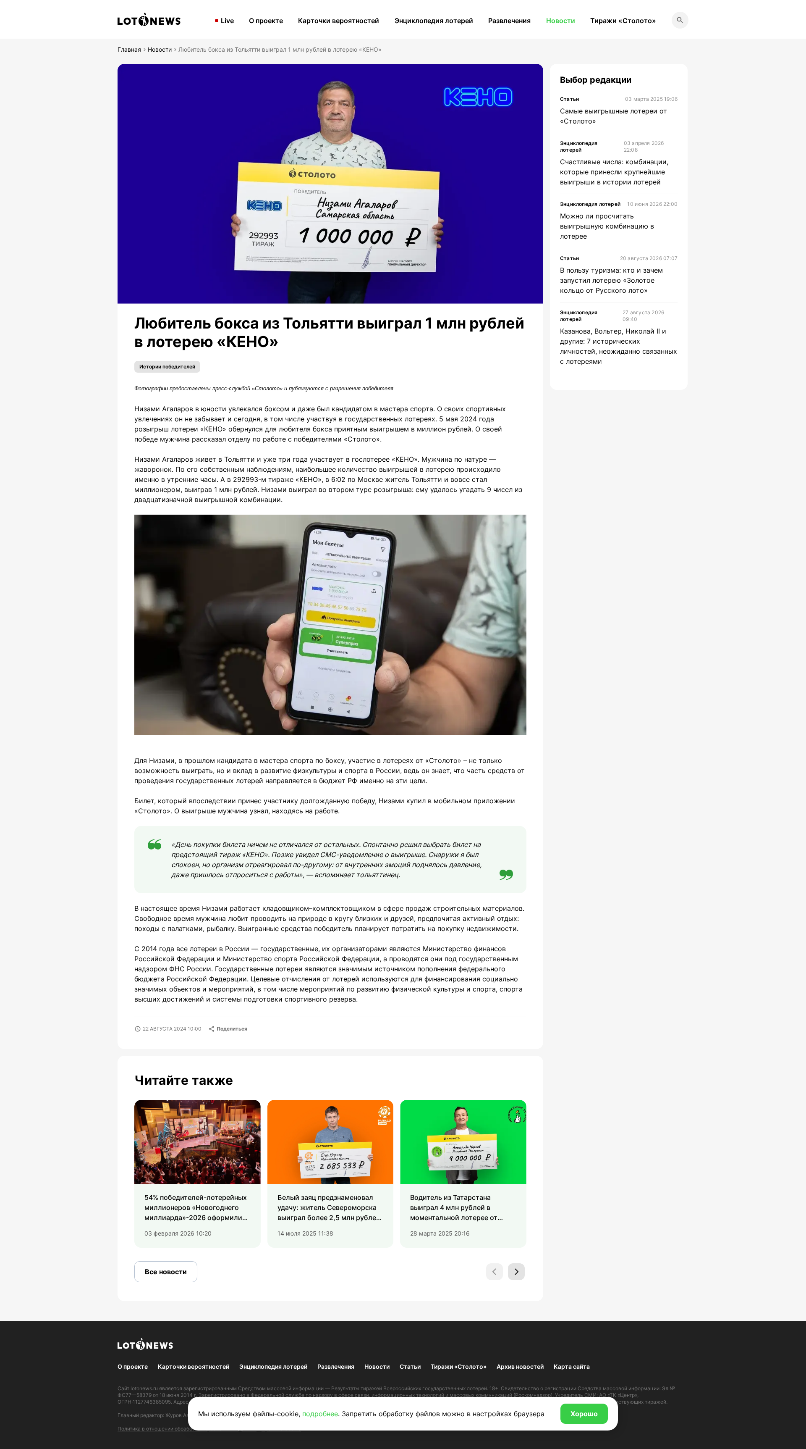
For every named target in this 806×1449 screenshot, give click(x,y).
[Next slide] (516, 1271)
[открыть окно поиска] (680, 20)
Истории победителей (167, 366)
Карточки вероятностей (338, 20)
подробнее (320, 1414)
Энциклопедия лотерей (434, 20)
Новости (560, 20)
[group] (197, 1174)
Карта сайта (572, 1366)
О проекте (266, 20)
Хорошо (584, 1414)
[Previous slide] (494, 1271)
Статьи (410, 1366)
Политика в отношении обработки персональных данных (187, 1428)
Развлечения (509, 20)
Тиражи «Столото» (623, 20)
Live (227, 20)
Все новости (166, 1272)
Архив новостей (520, 1366)
